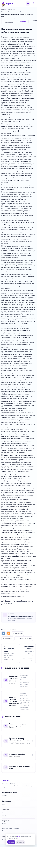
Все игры (4, 795)
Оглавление (22, 21)
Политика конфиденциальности (11, 831)
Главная (3, 9)
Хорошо (11, 842)
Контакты (4, 826)
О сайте (4, 823)
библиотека (8, 596)
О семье (4, 815)
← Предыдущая (8, 21)
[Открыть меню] (28, 3)
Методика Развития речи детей (11, 12)
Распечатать (8, 638)
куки (18, 836)
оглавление (19, 596)
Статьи (3, 813)
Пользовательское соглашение (11, 828)
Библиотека (11, 9)
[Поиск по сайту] (34, 3)
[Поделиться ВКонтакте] (3, 633)
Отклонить (20, 842)
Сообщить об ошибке (24, 638)
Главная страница (8, 594)
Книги (3, 804)
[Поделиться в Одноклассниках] (9, 633)
